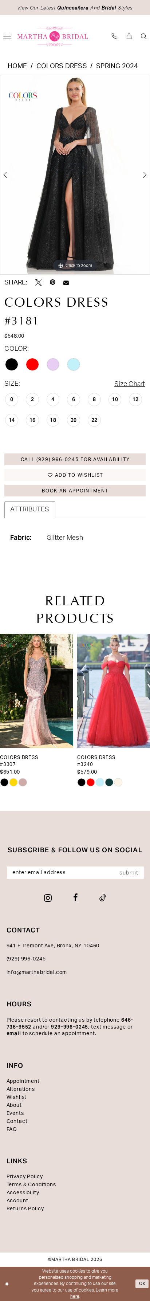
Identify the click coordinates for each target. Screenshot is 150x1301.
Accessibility (23, 1192)
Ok (142, 1283)
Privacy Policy (25, 1176)
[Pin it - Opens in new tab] (52, 282)
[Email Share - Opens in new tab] (66, 283)
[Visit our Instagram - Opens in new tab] (48, 897)
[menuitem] (114, 36)
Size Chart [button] (129, 384)
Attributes (29, 509)
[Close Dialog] (6, 1284)
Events (15, 1113)
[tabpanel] (75, 174)
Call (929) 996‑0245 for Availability (75, 459)
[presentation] (36, 691)
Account (17, 1200)
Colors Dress (61, 66)
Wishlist (17, 1097)
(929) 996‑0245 (26, 959)
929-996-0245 (69, 1026)
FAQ (12, 1129)
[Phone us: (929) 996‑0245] (114, 36)
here (74, 1296)
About (14, 1105)
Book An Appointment (75, 491)
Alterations (21, 1089)
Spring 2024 (117, 66)
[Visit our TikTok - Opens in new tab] (102, 898)
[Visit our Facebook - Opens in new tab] (75, 898)
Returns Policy (25, 1208)
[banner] (53, 36)
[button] (129, 36)
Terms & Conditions (31, 1184)
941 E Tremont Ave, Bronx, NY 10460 (53, 945)
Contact (17, 1121)
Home (17, 66)
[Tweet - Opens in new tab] (38, 282)
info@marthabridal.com (37, 972)
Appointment (23, 1081)
